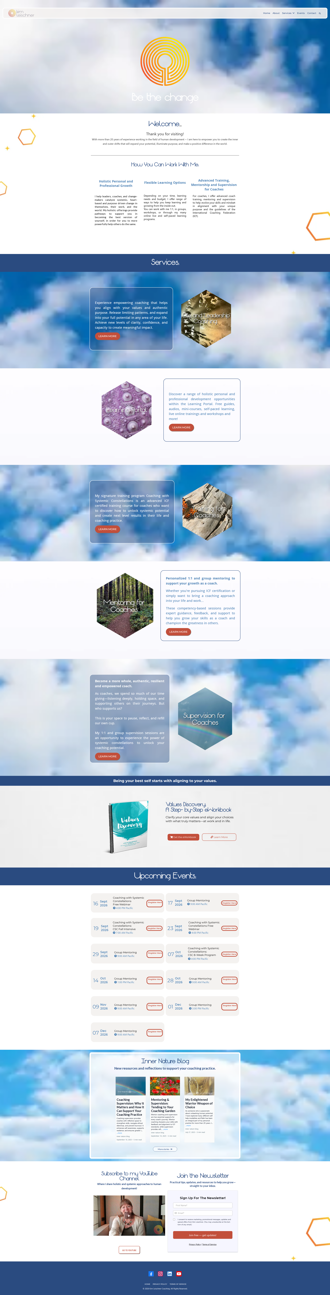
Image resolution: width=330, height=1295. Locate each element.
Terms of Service (209, 1244)
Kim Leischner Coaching (160, 1288)
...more (119, 1133)
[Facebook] (151, 1273)
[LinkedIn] (169, 1273)
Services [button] (287, 13)
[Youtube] (179, 1273)
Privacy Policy (195, 1244)
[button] (130, 1110)
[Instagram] (160, 1273)
